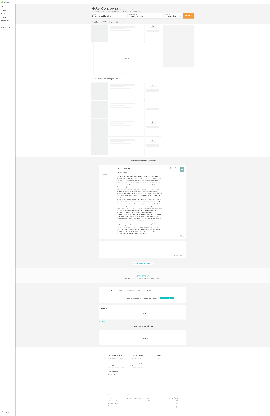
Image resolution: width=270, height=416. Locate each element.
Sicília (158, 358)
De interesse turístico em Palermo (116, 358)
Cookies (110, 398)
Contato (147, 398)
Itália (158, 360)
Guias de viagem (6, 27)
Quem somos (111, 405)
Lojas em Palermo (112, 365)
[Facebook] (169, 395)
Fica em (159, 355)
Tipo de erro (102, 321)
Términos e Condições (113, 403)
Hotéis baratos (111, 374)
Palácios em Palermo (113, 362)
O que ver (4, 17)
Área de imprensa (150, 400)
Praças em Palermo (112, 363)
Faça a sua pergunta (167, 298)
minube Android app (131, 400)
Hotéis (3, 14)
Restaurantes (5, 20)
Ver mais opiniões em (139, 263)
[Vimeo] (174, 395)
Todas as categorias (137, 355)
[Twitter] (172, 395)
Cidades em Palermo (137, 362)
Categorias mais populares (115, 355)
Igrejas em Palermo (112, 360)
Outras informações (113, 371)
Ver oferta (153, 31)
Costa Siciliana (160, 362)
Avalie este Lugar (130, 9)
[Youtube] (176, 395)
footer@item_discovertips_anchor (134, 398)
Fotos (3, 24)
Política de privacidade (113, 400)
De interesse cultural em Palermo (140, 363)
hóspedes (171, 16)
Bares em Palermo (136, 358)
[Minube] (5, 2)
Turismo (3, 10)
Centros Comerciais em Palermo (139, 360)
